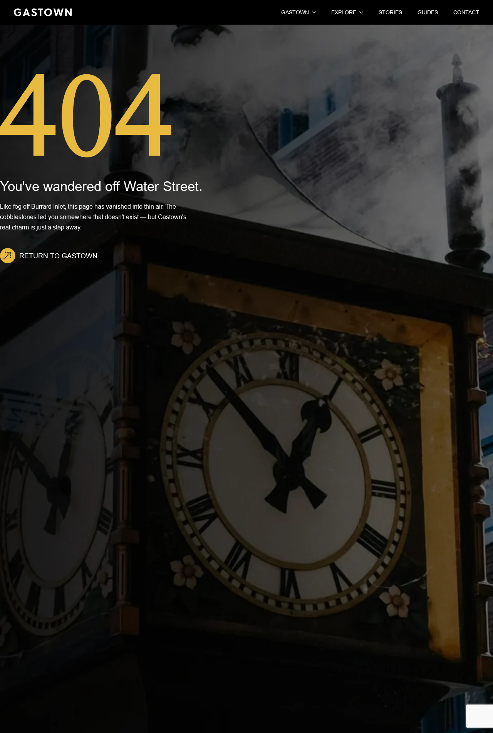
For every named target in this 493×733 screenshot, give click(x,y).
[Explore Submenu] (359, 12)
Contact (466, 12)
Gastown (295, 12)
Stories (390, 12)
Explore (343, 12)
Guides (428, 12)
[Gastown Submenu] (312, 12)
